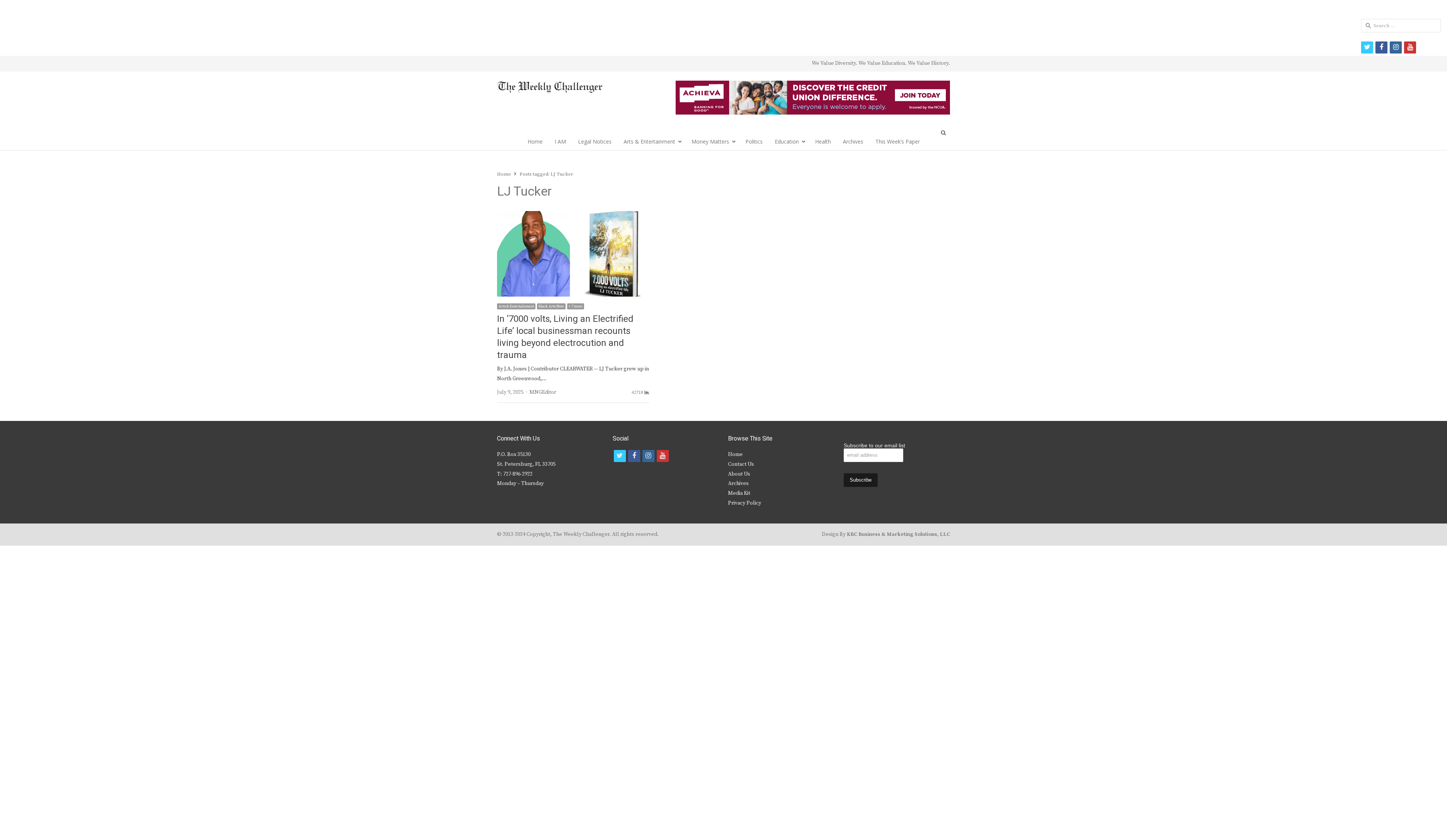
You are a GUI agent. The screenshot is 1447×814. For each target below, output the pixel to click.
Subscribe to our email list (874, 445)
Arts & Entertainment (649, 141)
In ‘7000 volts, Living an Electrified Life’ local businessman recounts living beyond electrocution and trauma (565, 337)
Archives (853, 141)
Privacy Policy (744, 503)
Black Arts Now (551, 306)
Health (823, 141)
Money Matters (710, 141)
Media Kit (739, 493)
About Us (739, 474)
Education (787, 141)
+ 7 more (576, 306)
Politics (754, 141)
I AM (560, 141)
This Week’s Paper (897, 141)
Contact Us (741, 464)
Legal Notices (595, 141)
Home (535, 141)
